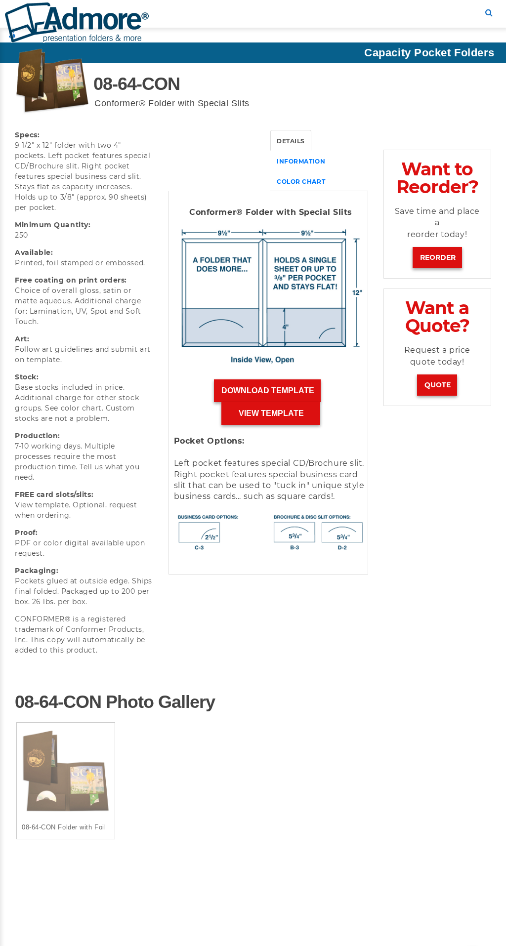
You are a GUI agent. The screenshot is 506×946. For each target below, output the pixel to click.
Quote (437, 384)
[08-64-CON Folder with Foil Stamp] (65, 771)
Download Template (267, 390)
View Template (271, 413)
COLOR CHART (301, 181)
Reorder (438, 257)
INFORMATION (301, 161)
